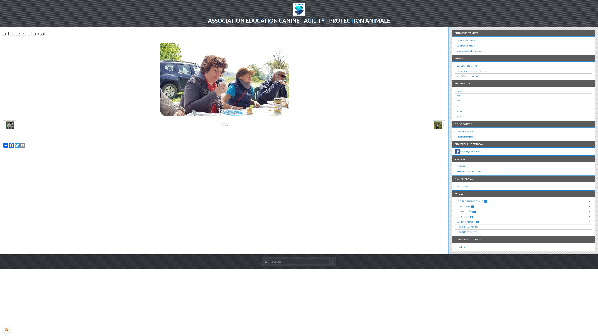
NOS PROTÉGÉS (466, 211)
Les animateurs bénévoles (469, 50)
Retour (224, 125)
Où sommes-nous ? (466, 45)
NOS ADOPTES (465, 206)
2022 (459, 101)
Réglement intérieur (466, 136)
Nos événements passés (468, 76)
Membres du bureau (466, 40)
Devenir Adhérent (465, 131)
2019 (459, 116)
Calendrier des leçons (467, 65)
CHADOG (461, 166)
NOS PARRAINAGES (467, 221)
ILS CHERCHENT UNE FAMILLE (471, 201)
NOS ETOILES (464, 216)
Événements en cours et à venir (471, 70)
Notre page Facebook (470, 151)
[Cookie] (6, 329)
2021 (459, 106)
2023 (459, 96)
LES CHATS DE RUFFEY (467, 232)
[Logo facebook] (457, 151)
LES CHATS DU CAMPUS (467, 227)
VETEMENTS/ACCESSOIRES (469, 171)
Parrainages (462, 186)
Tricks (459, 91)
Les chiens (462, 247)
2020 (459, 111)
